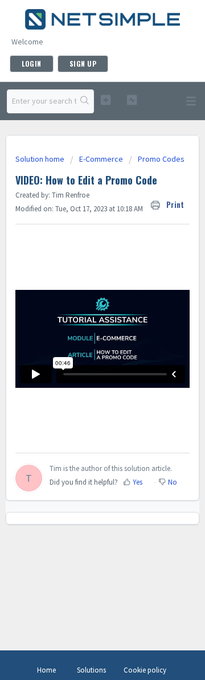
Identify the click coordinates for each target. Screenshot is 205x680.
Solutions (91, 670)
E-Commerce (101, 159)
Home (46, 670)
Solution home (40, 159)
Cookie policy (145, 670)
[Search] (84, 101)
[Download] (81, 334)
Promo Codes (161, 159)
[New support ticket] (105, 100)
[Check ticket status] (132, 100)
